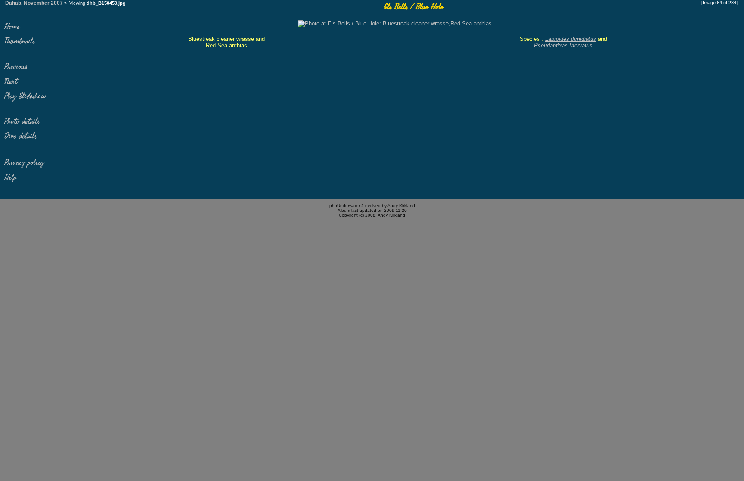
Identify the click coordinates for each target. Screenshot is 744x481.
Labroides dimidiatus (570, 39)
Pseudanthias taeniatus (563, 45)
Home (12, 27)
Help (10, 177)
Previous (15, 67)
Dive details (20, 136)
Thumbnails (19, 41)
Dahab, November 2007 (34, 3)
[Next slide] (395, 23)
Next (10, 81)
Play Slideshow (25, 96)
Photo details (22, 121)
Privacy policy (24, 163)
